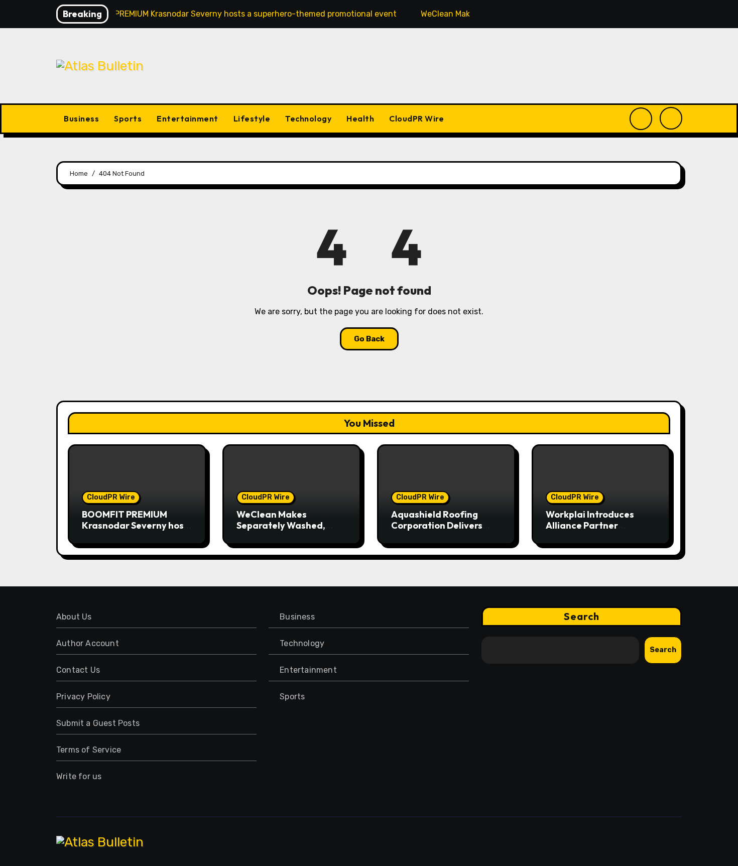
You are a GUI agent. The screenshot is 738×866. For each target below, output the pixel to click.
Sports (128, 118)
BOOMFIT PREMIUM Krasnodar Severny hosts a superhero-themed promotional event (137, 531)
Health (360, 118)
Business (81, 118)
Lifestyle (252, 118)
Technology (308, 118)
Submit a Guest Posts (98, 723)
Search (582, 616)
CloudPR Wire (416, 118)
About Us (74, 617)
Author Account (87, 643)
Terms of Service (88, 750)
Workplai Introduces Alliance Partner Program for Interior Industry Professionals (595, 531)
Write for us (78, 776)
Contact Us (78, 670)
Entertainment (187, 118)
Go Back (369, 338)
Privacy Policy (83, 696)
